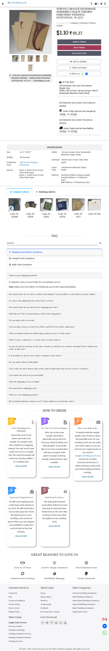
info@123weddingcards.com (87, 456)
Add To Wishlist (79, 62)
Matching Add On (47, 192)
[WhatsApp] (83, 74)
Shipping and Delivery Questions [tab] (27, 252)
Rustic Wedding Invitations (83, 608)
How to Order (14, 608)
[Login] (101, 3)
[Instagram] (61, 623)
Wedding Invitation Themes (20, 637)
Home (43, 593)
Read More (21, 466)
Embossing (24, 165)
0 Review (84, 23)
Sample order (79, 42)
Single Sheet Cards (79, 612)
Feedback (44, 608)
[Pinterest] (52, 623)
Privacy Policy (14, 604)
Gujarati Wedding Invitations (83, 604)
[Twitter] (47, 623)
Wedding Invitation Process (20, 634)
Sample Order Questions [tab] (23, 258)
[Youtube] (65, 623)
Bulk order (79, 47)
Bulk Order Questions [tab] (22, 264)
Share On (76, 74)
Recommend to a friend (50, 612)
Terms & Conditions (17, 601)
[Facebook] (43, 623)
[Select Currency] (91, 3)
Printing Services (16, 641)
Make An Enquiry (79, 68)
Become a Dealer (15, 626)
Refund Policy (14, 612)
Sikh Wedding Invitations (82, 597)
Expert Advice (46, 597)
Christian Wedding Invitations (84, 593)
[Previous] (11, 208)
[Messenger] (87, 74)
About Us (44, 601)
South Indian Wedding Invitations (85, 601)
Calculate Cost (79, 53)
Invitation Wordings (17, 630)
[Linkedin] (56, 623)
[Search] (105, 3)
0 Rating (74, 23)
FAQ (10, 597)
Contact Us (13, 593)
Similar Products (21, 192)
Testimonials (46, 604)
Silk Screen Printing (28, 162)
